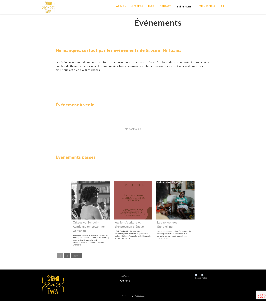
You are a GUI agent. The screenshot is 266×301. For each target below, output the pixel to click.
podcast (165, 6)
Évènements (185, 6)
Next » (76, 255)
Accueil (121, 6)
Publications (207, 6)
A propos (137, 6)
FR (222, 6)
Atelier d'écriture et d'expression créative (129, 224)
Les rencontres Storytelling (167, 224)
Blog (151, 6)
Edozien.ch (140, 296)
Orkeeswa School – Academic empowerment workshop (90, 226)
